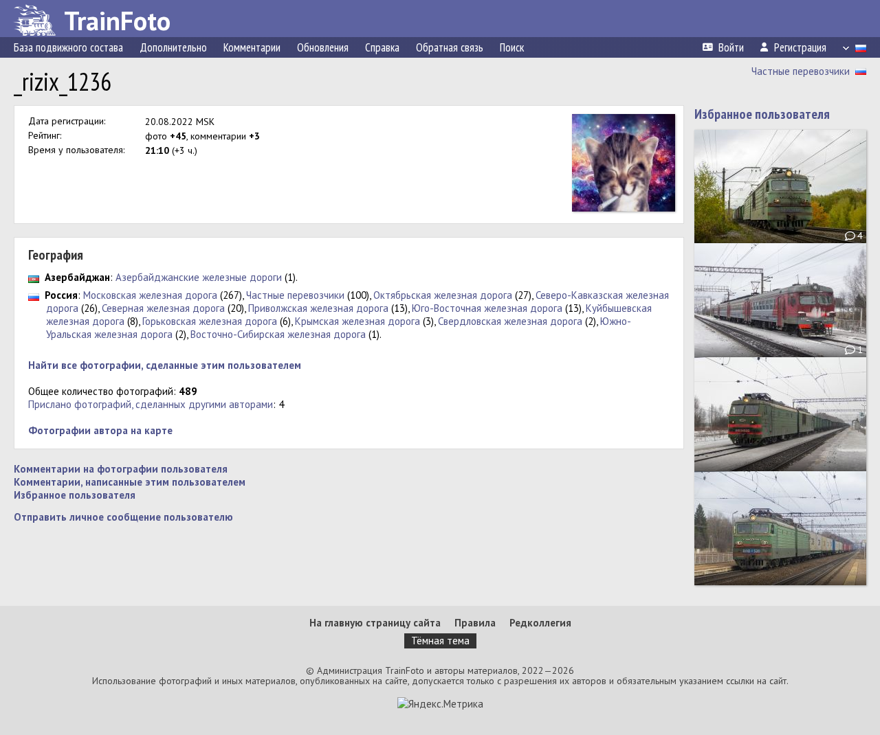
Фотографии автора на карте (100, 430)
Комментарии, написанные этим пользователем (129, 481)
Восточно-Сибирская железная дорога (278, 334)
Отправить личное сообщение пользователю (123, 516)
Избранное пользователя (74, 494)
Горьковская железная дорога (209, 321)
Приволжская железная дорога (318, 308)
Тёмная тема (440, 640)
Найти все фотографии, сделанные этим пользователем (164, 365)
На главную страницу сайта (375, 622)
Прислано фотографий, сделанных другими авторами (150, 404)
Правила (475, 622)
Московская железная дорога (150, 295)
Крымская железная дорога (357, 321)
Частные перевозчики (800, 71)
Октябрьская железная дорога (442, 295)
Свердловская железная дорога (510, 321)
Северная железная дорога (163, 308)
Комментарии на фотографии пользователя (121, 468)
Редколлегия (540, 622)
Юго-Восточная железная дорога (487, 308)
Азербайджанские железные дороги (199, 277)
